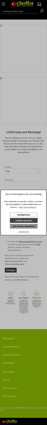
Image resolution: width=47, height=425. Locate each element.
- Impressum (23, 231)
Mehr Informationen (27, 207)
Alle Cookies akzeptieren (23, 226)
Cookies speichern (23, 220)
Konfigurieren (23, 214)
